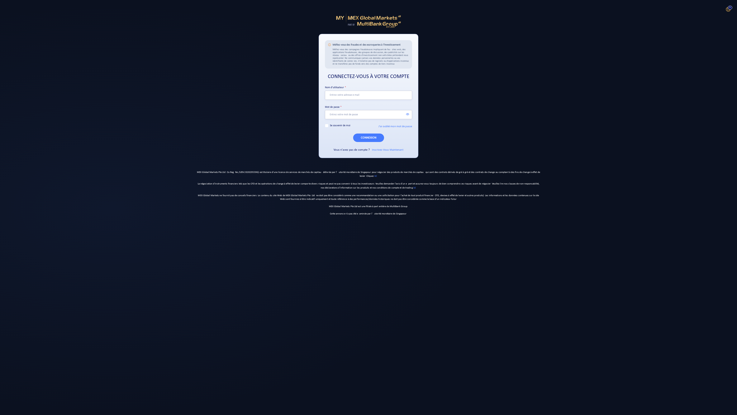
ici (375, 176)
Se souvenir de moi (340, 125)
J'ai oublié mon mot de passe (395, 126)
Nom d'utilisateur (334, 87)
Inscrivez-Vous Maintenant (387, 150)
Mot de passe (332, 107)
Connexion (368, 137)
